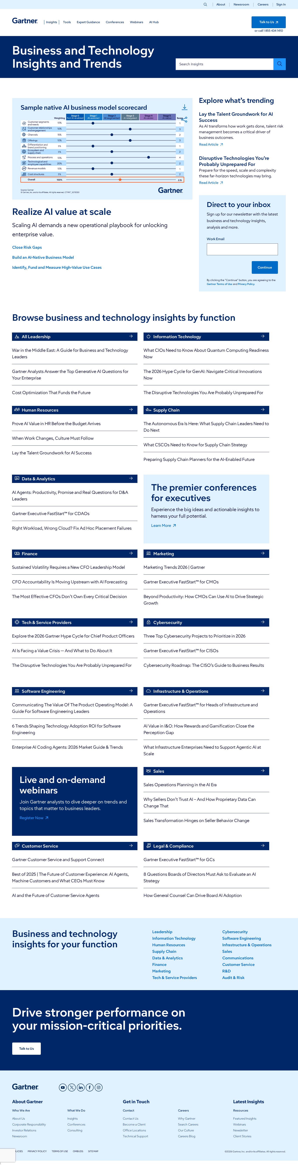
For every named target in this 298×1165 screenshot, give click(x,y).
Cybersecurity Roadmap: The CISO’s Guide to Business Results (204, 665)
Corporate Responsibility (29, 1124)
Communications (237, 958)
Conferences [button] (115, 22)
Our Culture (186, 1130)
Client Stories (242, 1136)
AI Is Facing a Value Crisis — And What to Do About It (62, 650)
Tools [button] (67, 22)
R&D (226, 971)
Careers (263, 4)
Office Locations (134, 1130)
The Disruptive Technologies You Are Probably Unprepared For (203, 392)
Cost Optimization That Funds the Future (51, 392)
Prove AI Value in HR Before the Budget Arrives (56, 423)
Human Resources (168, 945)
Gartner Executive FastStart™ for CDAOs (50, 513)
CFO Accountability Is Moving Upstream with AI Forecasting (69, 581)
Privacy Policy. (246, 284)
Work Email (215, 239)
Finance (159, 964)
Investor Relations (24, 1130)
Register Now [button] (32, 818)
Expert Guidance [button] (88, 22)
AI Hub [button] (154, 22)
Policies (17, 1151)
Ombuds (78, 1151)
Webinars (239, 1124)
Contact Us (130, 1118)
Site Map (93, 1151)
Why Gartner (186, 1118)
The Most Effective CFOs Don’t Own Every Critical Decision (69, 596)
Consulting (74, 1130)
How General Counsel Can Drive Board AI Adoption (193, 895)
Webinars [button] (136, 22)
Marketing (161, 971)
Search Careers (188, 1124)
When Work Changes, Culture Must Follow (53, 438)
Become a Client (134, 1124)
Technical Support (135, 1136)
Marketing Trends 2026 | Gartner (174, 567)
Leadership (162, 931)
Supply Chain (164, 951)
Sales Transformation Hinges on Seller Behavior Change (196, 820)
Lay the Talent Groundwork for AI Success (52, 452)
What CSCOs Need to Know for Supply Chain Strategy (195, 444)
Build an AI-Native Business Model (43, 257)
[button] (279, 4)
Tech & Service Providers (174, 977)
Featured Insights (244, 1118)
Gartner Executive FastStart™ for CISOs (181, 650)
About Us (18, 1118)
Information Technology (174, 938)
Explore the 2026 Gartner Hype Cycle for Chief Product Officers (73, 636)
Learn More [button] (161, 525)
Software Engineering (241, 938)
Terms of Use (60, 1151)
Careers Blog (186, 1136)
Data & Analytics (167, 958)
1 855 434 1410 (273, 31)
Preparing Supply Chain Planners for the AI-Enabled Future (199, 459)
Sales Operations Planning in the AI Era (180, 784)
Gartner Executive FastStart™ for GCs (179, 859)
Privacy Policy (37, 1151)
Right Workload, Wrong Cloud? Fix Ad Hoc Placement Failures (72, 528)
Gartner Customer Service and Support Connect (58, 859)
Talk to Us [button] (267, 22)
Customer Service (238, 964)
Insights (72, 1118)
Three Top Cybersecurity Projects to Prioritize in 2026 (194, 636)
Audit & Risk (233, 977)
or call (259, 31)
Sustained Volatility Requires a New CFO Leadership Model (68, 567)
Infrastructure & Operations (247, 945)
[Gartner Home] (25, 21)
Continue (265, 267)
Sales (227, 951)
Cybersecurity (235, 931)
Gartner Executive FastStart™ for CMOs (181, 581)
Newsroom (241, 4)
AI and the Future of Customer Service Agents (55, 895)
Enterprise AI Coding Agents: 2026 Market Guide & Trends (67, 747)
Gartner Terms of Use (220, 284)
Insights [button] (51, 22)
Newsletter (240, 1130)
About (220, 4)
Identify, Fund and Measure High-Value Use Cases (57, 267)
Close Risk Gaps (27, 247)
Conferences (76, 1124)
